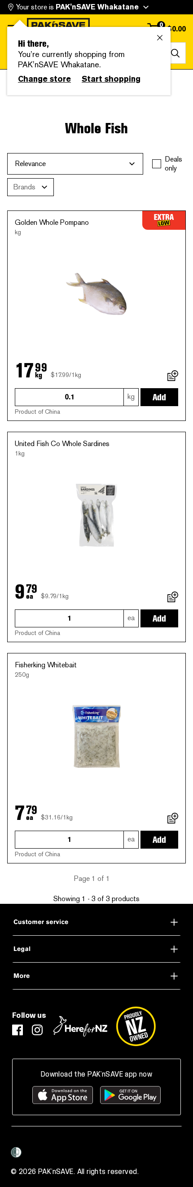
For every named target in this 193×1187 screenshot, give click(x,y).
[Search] (175, 53)
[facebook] (17, 1030)
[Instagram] (37, 1030)
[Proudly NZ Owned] (136, 1026)
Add (159, 397)
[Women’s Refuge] (16, 1152)
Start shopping (111, 79)
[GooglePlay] (130, 1095)
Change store (44, 79)
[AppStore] (62, 1095)
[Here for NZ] (80, 1026)
